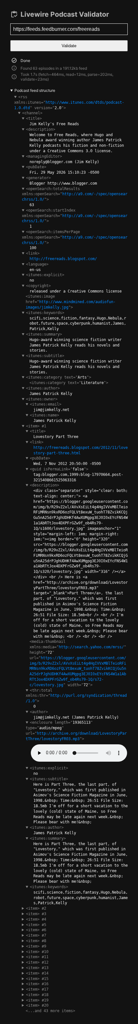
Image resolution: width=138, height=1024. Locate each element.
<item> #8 (36, 941)
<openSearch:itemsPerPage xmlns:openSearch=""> (74, 237)
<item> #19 (37, 1000)
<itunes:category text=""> (58, 377)
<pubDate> (36, 167)
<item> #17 (37, 989)
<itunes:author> (43, 388)
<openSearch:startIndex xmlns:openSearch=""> (74, 215)
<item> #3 (36, 914)
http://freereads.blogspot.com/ (63, 259)
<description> (40, 129)
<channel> (32, 113)
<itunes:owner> (41, 399)
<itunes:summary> (44, 334)
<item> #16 (37, 984)
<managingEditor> (44, 156)
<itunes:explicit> (45, 275)
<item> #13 (37, 968)
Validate (69, 45)
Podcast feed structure (34, 90)
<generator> (38, 178)
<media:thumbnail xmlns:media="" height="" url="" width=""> (78, 663)
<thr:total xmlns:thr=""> (76, 696)
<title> (34, 118)
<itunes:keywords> (45, 313)
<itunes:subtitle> (45, 356)
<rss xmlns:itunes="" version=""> (69, 102)
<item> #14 (37, 973)
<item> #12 (37, 962)
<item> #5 (36, 925)
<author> (39, 712)
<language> (37, 264)
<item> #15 (37, 978)
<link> (32, 253)
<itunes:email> (45, 404)
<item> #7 (36, 935)
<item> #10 (37, 952)
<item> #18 (37, 995)
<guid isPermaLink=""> (59, 469)
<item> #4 (36, 919)
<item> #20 (37, 1005)
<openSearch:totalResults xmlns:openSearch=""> (74, 194)
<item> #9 (36, 946)
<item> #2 (36, 908)
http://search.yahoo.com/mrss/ (91, 647)
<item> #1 (36, 426)
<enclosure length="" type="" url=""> (76, 730)
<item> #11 (37, 957)
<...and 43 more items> (50, 1011)
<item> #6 (36, 930)
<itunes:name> (44, 415)
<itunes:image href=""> (71, 302)
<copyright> (38, 286)
